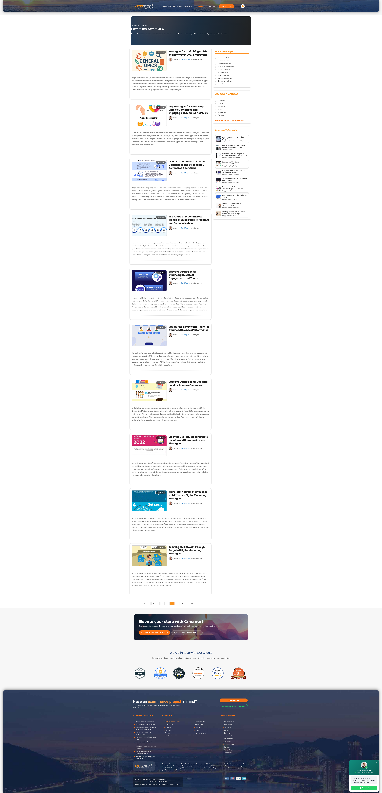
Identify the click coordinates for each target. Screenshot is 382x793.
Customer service (223, 75)
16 (192, 603)
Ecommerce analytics (225, 81)
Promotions (221, 115)
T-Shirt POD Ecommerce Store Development (145, 757)
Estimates (168, 727)
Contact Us (227, 741)
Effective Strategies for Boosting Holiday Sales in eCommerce (188, 383)
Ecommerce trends (224, 61)
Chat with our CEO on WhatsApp (235, 706)
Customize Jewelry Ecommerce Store (146, 738)
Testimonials (228, 724)
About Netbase (228, 739)
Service (197, 730)
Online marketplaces (224, 64)
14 (182, 603)
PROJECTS (177, 6)
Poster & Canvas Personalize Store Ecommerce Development (146, 728)
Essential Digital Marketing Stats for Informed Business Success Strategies (188, 440)
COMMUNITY (200, 6)
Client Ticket (169, 724)
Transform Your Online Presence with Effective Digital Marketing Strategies (188, 495)
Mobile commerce (223, 84)
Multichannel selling (224, 69)
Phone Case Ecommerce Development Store (143, 752)
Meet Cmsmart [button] (228, 715)
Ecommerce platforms (225, 58)
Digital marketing (223, 72)
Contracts (168, 730)
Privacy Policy (228, 750)
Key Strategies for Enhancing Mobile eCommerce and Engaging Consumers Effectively (188, 110)
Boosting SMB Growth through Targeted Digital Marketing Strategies (187, 550)
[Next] (196, 603)
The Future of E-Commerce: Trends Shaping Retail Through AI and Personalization (189, 220)
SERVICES (166, 6)
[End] (201, 603)
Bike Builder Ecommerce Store (145, 724)
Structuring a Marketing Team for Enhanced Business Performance (189, 328)
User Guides (221, 106)
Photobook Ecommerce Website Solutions (146, 748)
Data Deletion (228, 753)
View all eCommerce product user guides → (230, 120)
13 (177, 603)
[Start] (140, 603)
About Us (213, 6)
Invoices (197, 736)
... (157, 603)
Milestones (168, 736)
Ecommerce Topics (224, 51)
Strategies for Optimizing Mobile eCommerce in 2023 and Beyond (188, 53)
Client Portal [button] (169, 715)
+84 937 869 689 (162, 781)
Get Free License (227, 6)
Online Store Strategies (225, 78)
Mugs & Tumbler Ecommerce (145, 722)
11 (167, 603)
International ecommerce (226, 66)
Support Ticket (228, 736)
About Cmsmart (229, 722)
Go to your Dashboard (172, 722)
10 (162, 603)
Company (198, 727)
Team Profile (199, 724)
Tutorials (220, 103)
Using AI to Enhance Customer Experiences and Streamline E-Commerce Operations (187, 165)
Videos (220, 109)
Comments (221, 100)
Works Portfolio (200, 722)
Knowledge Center (201, 733)
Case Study (227, 733)
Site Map (227, 747)
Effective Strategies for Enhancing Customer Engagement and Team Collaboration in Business (184, 276)
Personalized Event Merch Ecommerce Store (144, 743)
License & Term (229, 744)
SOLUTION (188, 6)
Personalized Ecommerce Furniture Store (144, 733)
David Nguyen (185, 59)
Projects (167, 733)
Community (227, 727)
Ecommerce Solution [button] (143, 715)
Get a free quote (234, 700)
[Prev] (144, 603)
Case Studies (222, 112)
